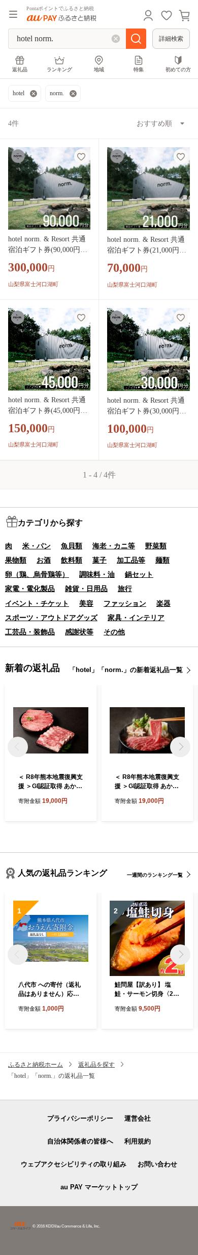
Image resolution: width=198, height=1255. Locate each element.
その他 (114, 632)
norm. (57, 93)
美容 (86, 603)
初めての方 (178, 69)
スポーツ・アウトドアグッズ (51, 617)
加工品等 (131, 560)
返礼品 (19, 69)
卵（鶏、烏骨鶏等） (37, 574)
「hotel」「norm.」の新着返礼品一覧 (126, 670)
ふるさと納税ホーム (35, 1064)
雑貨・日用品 (86, 588)
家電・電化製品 (30, 588)
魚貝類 (71, 546)
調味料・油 (97, 574)
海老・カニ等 (113, 546)
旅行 (125, 588)
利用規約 (137, 1141)
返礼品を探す (96, 1064)
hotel (18, 93)
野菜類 (156, 546)
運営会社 (137, 1118)
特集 (139, 69)
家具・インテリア (136, 617)
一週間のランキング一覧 (155, 875)
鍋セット (139, 574)
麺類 (162, 560)
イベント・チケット (37, 603)
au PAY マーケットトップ (99, 1187)
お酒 (44, 560)
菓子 (99, 560)
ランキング (59, 69)
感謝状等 (79, 632)
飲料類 (71, 560)
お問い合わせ (157, 1164)
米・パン (36, 546)
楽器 (163, 603)
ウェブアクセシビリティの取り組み (73, 1164)
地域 (99, 69)
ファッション (125, 603)
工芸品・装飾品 (30, 632)
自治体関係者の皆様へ (80, 1141)
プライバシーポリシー (80, 1118)
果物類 (15, 560)
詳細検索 (171, 38)
